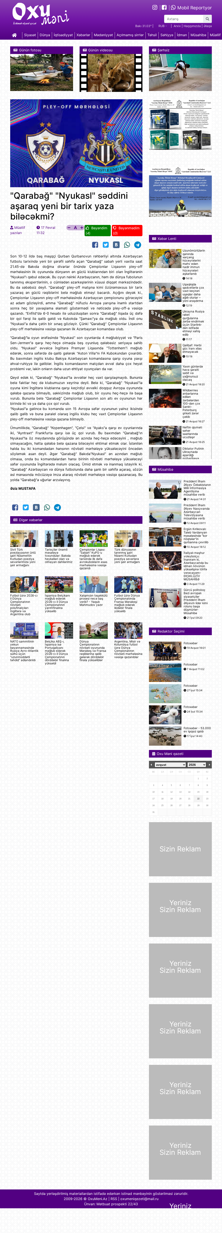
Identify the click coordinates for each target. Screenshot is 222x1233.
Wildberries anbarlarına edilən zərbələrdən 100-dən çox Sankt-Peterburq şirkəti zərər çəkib (191, 403)
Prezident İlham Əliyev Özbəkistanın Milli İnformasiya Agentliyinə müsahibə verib (197, 488)
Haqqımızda (192, 26)
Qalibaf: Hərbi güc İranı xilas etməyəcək (192, 348)
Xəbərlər (83, 35)
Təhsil (152, 35)
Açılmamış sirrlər (130, 35)
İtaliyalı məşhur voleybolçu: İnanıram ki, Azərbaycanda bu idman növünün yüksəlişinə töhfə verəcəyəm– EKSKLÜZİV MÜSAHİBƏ (196, 566)
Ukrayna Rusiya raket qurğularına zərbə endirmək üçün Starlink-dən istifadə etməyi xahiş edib (193, 323)
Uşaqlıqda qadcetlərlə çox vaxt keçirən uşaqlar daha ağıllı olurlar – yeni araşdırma (193, 293)
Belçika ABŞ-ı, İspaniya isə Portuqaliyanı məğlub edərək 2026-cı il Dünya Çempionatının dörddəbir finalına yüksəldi (57, 652)
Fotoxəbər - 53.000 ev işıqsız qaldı (197, 730)
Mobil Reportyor (194, 7)
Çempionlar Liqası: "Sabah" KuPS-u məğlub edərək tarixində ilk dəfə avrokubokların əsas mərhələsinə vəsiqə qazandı (93, 559)
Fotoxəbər (191, 643)
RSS (114, 1199)
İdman (182, 35)
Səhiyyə (166, 35)
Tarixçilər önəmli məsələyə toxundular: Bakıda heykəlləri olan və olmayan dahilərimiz (58, 556)
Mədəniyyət (103, 35)
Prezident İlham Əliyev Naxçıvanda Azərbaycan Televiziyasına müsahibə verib (197, 512)
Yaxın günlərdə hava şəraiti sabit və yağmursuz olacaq (193, 373)
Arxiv (177, 26)
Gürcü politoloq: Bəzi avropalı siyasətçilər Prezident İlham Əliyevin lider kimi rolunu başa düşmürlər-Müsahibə (196, 601)
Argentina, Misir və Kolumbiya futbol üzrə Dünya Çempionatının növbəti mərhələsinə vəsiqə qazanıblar (128, 649)
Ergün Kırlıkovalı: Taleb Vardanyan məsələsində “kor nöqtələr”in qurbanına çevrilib (196, 535)
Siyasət (30, 35)
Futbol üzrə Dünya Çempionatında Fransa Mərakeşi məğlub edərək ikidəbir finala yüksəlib (127, 603)
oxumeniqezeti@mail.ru (139, 1199)
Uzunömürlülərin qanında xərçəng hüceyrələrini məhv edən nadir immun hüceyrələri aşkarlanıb (194, 262)
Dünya (45, 35)
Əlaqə (208, 26)
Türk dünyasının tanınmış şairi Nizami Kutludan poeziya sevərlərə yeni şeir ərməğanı (127, 556)
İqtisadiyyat (63, 35)
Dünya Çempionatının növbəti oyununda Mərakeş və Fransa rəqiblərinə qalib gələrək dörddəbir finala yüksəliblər (93, 651)
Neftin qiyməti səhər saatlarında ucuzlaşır (192, 432)
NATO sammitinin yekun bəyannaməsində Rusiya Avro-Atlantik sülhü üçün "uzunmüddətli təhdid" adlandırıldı (24, 651)
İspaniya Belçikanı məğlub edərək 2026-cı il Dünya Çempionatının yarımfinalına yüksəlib (57, 603)
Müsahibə (198, 35)
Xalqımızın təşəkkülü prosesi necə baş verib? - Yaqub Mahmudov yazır (94, 600)
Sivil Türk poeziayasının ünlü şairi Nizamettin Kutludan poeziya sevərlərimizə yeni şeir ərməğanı (23, 557)
